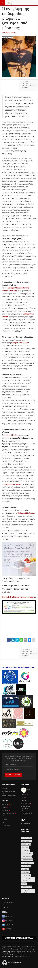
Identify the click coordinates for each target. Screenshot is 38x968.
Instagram (8, 920)
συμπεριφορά (26, 850)
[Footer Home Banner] (19, 938)
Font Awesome (6, 956)
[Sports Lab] (10, 701)
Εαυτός (24, 883)
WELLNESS (5, 804)
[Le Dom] (18, 743)
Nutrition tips (25, 872)
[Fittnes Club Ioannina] (26, 701)
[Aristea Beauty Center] (9, 723)
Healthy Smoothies (27, 859)
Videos (23, 798)
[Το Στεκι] (25, 677)
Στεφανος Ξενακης (27, 863)
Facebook (8, 916)
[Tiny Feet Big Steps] (7, 743)
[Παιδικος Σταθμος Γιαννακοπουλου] (24, 733)
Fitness (4, 807)
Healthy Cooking (26, 838)
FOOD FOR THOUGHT (8, 813)
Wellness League (9, 32)
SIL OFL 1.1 (26, 956)
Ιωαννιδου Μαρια (27, 856)
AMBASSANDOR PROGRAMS (26, 807)
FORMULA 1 (25, 869)
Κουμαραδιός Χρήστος (26, 891)
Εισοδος (5, 788)
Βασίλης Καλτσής (27, 853)
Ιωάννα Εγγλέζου (27, 887)
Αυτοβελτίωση (26, 844)
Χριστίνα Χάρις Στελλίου (26, 879)
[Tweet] (17, 640)
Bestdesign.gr (6, 952)
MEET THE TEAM (26, 803)
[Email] (25, 640)
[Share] (9, 640)
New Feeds (5, 907)
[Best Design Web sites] (10, 677)
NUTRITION (5, 810)
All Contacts (25, 823)
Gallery (23, 800)
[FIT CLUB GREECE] (24, 723)
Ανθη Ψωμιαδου (26, 841)
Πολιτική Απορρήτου (9, 796)
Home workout (26, 875)
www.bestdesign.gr (7, 954)
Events (23, 795)
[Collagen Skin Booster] (19, 559)
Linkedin (8, 925)
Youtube (8, 929)
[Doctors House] (29, 713)
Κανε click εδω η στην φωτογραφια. (19, 597)
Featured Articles (8, 902)
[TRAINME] (10, 733)
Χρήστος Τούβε (26, 866)
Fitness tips (25, 847)
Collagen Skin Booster (12, 435)
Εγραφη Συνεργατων (8, 791)
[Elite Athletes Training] (9, 689)
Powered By (11, 962)
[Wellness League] (9, 2)
